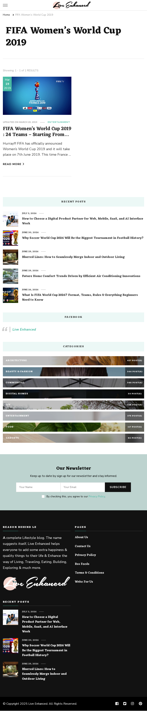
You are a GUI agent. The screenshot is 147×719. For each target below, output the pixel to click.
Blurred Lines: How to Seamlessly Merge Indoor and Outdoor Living (73, 257)
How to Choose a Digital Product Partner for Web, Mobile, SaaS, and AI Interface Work (82, 221)
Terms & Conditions (89, 573)
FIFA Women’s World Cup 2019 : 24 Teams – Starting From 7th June (37, 135)
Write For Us (84, 582)
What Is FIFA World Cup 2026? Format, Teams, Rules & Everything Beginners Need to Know (80, 298)
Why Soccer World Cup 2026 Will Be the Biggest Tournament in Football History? (83, 238)
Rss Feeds (82, 564)
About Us (81, 537)
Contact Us (83, 546)
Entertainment (59, 122)
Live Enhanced (24, 329)
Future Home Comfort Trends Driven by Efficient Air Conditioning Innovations (81, 276)
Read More (12, 164)
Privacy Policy (97, 496)
